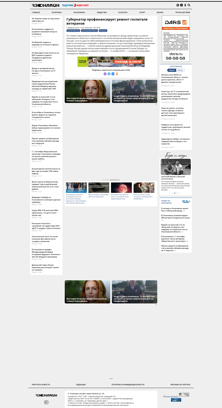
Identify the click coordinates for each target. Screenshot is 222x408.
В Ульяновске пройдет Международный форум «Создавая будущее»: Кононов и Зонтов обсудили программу (46, 253)
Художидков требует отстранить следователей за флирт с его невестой (175, 141)
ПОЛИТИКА (57, 12)
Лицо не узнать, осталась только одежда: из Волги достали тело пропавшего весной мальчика (172, 111)
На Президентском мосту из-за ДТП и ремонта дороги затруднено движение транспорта (45, 56)
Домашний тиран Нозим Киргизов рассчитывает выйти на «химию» (45, 267)
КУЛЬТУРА (122, 12)
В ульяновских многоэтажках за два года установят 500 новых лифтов (46, 171)
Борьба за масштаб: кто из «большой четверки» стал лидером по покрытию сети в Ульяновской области (45, 100)
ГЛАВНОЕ (36, 12)
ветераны (103, 31)
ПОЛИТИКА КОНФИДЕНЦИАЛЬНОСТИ (128, 384)
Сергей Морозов (73, 31)
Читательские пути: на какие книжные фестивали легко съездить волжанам (45, 238)
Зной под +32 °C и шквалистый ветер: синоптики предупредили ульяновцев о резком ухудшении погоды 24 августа (175, 95)
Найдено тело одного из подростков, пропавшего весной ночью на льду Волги (175, 127)
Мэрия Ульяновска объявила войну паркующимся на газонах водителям (46, 127)
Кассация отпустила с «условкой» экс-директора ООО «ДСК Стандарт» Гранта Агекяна (46, 225)
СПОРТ (142, 12)
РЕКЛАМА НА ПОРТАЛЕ (180, 384)
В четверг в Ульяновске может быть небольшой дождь (174, 209)
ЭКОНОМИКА (79, 12)
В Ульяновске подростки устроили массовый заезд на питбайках (44, 31)
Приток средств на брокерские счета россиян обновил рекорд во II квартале (45, 140)
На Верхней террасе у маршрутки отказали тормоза (45, 43)
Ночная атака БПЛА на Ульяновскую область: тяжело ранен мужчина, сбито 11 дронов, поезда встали (174, 78)
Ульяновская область (89, 31)
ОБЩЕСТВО (102, 12)
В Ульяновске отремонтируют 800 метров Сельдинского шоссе (175, 216)
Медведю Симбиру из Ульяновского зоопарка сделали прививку (46, 199)
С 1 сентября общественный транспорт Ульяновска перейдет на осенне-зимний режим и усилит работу (46, 155)
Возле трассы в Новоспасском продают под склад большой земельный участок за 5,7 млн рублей (45, 185)
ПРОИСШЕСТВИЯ (182, 12)
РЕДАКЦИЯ (81, 384)
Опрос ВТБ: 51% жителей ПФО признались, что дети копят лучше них (45, 212)
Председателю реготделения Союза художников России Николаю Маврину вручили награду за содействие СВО (44, 85)
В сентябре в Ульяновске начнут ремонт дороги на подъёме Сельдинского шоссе (46, 114)
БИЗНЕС (160, 12)
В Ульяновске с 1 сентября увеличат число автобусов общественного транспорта (173, 238)
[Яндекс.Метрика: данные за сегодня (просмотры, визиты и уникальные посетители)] (170, 396)
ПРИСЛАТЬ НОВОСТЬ (41, 384)
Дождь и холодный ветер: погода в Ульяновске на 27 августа (44, 70)
